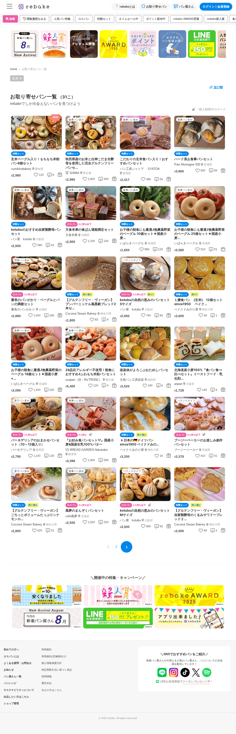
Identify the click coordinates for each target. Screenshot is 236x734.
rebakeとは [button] (127, 6)
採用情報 (46, 676)
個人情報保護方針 (51, 663)
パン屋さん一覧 (11, 676)
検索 (12, 19)
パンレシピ (10, 683)
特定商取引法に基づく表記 (56, 669)
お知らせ (9, 669)
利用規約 (46, 649)
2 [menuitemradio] (116, 546)
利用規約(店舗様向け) (53, 656)
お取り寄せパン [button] (156, 6)
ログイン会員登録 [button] (216, 6)
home (13, 69)
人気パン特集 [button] (62, 19)
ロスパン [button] (83, 19)
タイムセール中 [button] (128, 19)
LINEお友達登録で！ (186, 681)
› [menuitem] (127, 546)
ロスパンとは (11, 656)
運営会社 (46, 683)
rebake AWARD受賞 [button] (186, 19)
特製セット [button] (104, 19)
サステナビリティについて (11, 690)
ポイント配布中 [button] (155, 19)
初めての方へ (11, 649)
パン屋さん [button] (186, 6)
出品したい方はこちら (11, 696)
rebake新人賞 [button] (215, 19)
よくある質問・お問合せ (11, 663)
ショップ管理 (11, 703)
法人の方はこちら (51, 690)
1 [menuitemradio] (108, 546)
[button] (34, 19)
